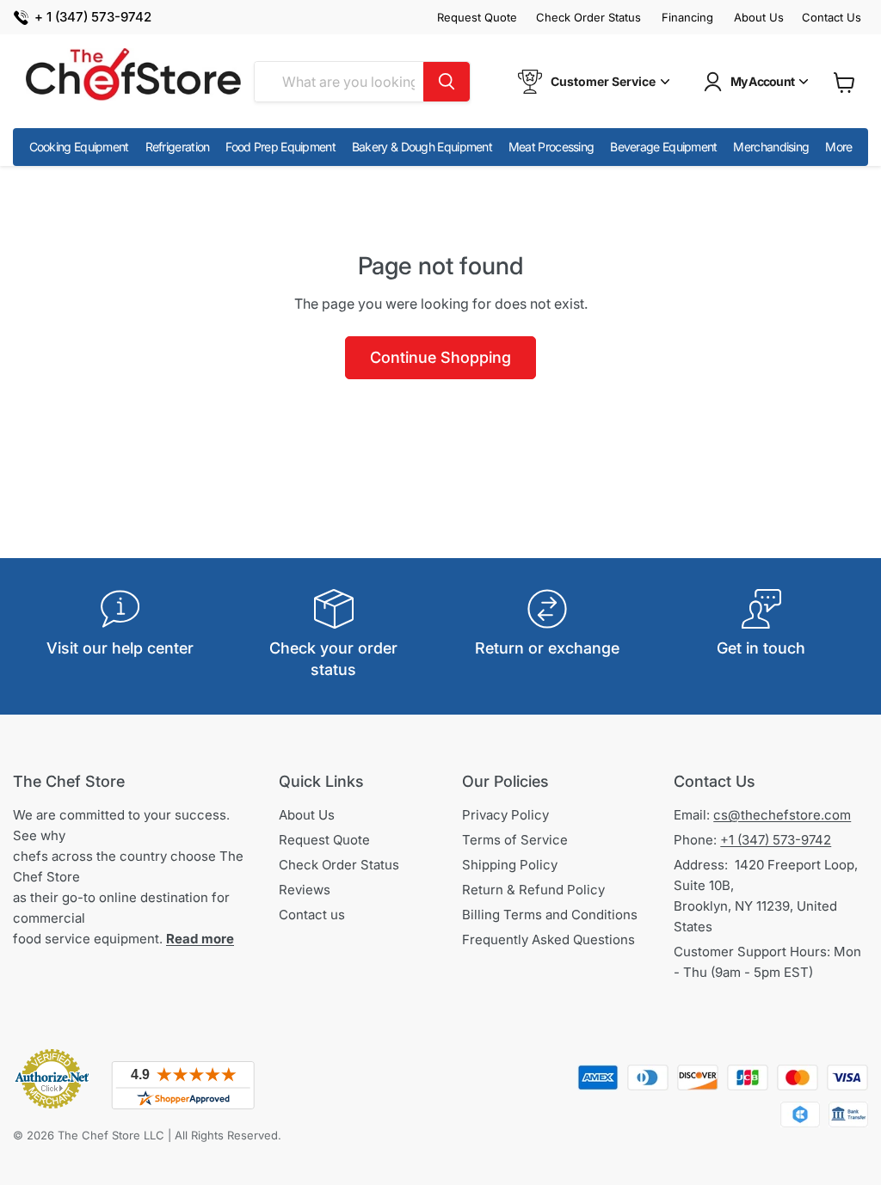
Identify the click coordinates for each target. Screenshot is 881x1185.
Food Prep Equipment (280, 146)
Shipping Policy (510, 865)
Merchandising (771, 146)
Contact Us (831, 17)
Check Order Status (588, 17)
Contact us (312, 914)
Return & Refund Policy (533, 889)
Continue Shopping (440, 357)
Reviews (304, 889)
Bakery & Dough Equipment (422, 146)
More (838, 146)
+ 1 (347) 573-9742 (92, 17)
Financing (687, 17)
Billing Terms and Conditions (550, 914)
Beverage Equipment (663, 146)
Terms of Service (515, 840)
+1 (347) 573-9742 (775, 840)
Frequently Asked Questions (548, 939)
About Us (759, 17)
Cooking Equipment (79, 146)
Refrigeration (177, 146)
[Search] (446, 81)
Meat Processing (551, 146)
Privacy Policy (505, 815)
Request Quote (477, 17)
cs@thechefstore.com (782, 815)
